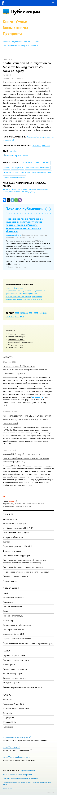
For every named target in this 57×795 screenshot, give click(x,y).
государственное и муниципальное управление (25, 290)
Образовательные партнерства (17, 638)
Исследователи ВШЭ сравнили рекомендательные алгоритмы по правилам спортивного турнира (25, 369)
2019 (12, 316)
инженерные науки (30, 293)
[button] (6, 213)
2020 (8, 316)
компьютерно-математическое (18, 296)
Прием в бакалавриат (12, 606)
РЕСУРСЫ (8, 694)
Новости (8, 357)
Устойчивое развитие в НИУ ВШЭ (18, 528)
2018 (17, 316)
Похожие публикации (25, 208)
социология (27, 299)
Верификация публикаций (12, 42)
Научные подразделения (14, 655)
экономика (37, 299)
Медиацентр (8, 717)
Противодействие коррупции (16, 555)
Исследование (37, 397)
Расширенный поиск (31, 42)
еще (22, 316)
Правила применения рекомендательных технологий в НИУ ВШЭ (27, 783)
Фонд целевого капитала (14, 551)
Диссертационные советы (15, 669)
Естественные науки (16, 336)
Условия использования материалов (17, 774)
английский (14, 151)
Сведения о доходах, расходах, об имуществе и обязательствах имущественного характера (24, 561)
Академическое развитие (14, 678)
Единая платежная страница (15, 576)
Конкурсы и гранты (11, 682)
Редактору (50, 792)
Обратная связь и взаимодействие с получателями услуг (28, 643)
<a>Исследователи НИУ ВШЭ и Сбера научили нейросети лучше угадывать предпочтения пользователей (27, 419)
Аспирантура (8, 620)
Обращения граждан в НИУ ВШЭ (17, 546)
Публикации (25, 11)
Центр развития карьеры (14, 629)
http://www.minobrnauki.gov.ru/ (17, 737)
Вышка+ (6, 611)
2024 (31, 313)
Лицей (5, 593)
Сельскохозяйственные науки (20, 342)
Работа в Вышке (10, 581)
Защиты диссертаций (12, 673)
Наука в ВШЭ (35, 46)
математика (37, 296)
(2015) (25, 190)
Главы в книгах (15, 27)
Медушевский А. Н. (13, 235)
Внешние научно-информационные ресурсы (22, 687)
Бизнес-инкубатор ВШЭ (13, 634)
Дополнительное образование (17, 625)
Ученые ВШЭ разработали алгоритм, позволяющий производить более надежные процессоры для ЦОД (26, 458)
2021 (45, 313)
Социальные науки (16, 345)
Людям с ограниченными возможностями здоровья (26, 571)
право (19, 299)
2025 (26, 313)
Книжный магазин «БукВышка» (16, 708)
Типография (8, 713)
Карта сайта (7, 789)
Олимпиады (8, 602)
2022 (41, 313)
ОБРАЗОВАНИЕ (11, 588)
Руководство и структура (14, 523)
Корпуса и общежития (13, 537)
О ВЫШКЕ (8, 514)
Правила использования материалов (16, 46)
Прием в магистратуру (13, 615)
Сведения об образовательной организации (23, 567)
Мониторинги (9, 664)
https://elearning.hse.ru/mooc (16, 757)
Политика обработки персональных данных (20, 778)
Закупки (6, 541)
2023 (36, 313)
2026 (22, 313)
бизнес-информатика (14, 288)
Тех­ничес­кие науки (16, 347)
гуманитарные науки (14, 293)
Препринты (12, 33)
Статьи (21, 21)
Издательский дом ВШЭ (13, 704)
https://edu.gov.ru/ (11, 747)
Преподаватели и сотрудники (16, 532)
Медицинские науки (16, 339)
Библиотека (8, 699)
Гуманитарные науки (16, 334)
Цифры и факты (10, 519)
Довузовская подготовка (14, 597)
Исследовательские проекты (16, 659)
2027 (17, 313)
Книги (8, 21)
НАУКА (6, 650)
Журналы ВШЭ (9, 722)
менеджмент (11, 299)
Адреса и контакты (28, 770)
